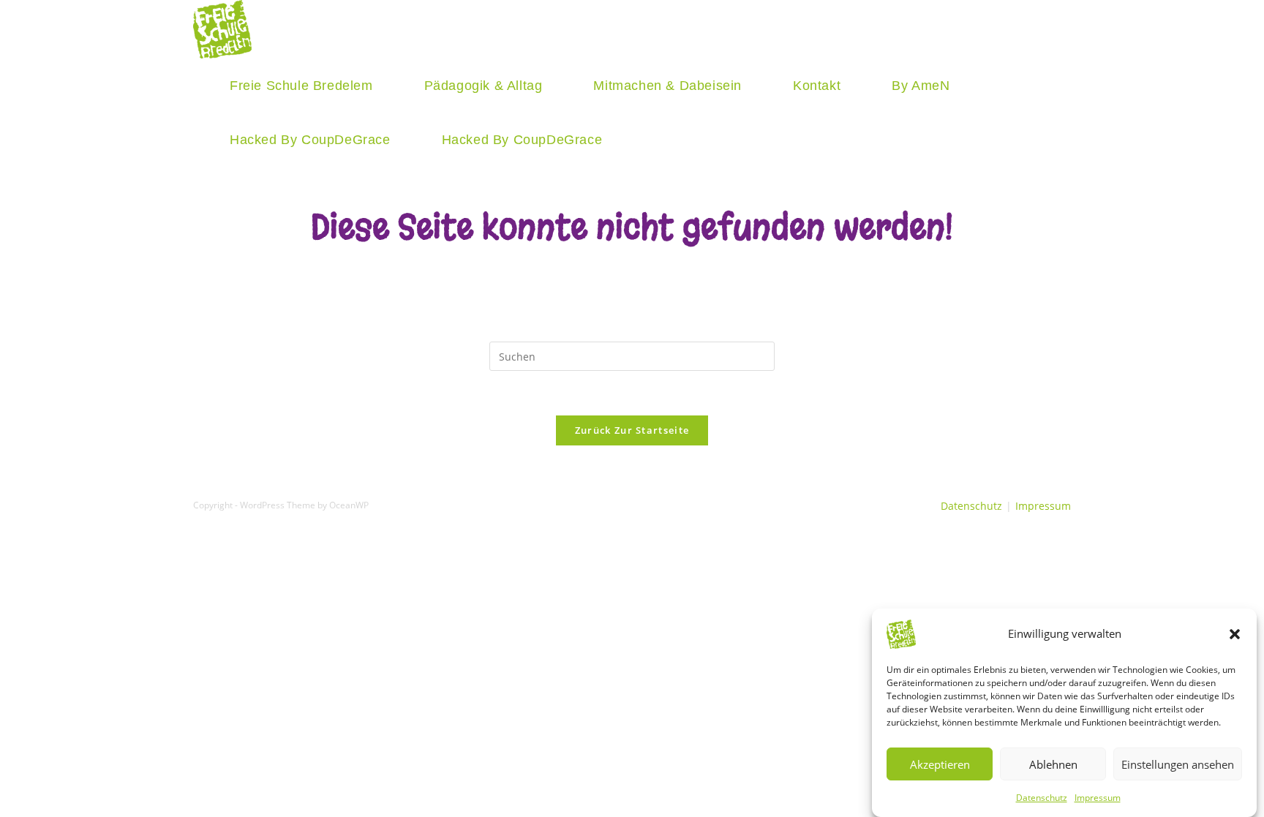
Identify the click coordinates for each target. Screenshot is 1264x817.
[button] (1234, 634)
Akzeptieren (940, 763)
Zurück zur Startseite (632, 430)
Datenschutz (1041, 797)
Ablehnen (1053, 763)
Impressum (1098, 797)
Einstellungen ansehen (1177, 763)
